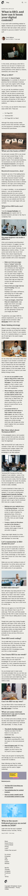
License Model (9, 845)
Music (6, 841)
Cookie (7, 889)
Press (6, 860)
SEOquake (5, 321)
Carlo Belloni (10, 37)
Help (6, 858)
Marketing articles (8, 8)
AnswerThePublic (12, 211)
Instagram (7, 871)
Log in (6, 848)
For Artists (8, 854)
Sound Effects (9, 843)
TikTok (6, 876)
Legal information (10, 887)
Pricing (6, 846)
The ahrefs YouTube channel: (14, 729)
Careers (7, 861)
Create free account (10, 850)
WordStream (5, 213)
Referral (7, 863)
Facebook (7, 873)
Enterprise (7, 856)
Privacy (18, 887)
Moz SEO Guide (6, 708)
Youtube (7, 869)
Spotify (7, 867)
